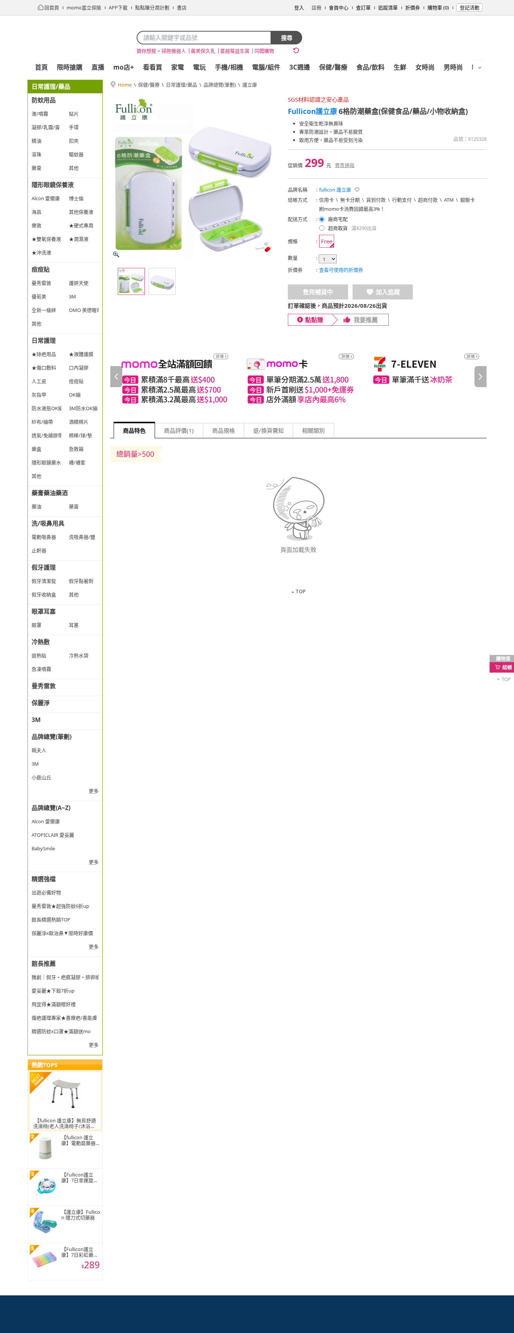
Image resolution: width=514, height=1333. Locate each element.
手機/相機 (229, 67)
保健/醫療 (333, 67)
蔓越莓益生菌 (234, 50)
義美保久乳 (203, 50)
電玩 (199, 67)
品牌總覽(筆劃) (220, 84)
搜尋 (286, 37)
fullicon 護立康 (335, 189)
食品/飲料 (370, 67)
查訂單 (363, 7)
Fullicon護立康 (312, 111)
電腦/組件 (266, 67)
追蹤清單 (388, 7)
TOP (301, 591)
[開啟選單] (480, 67)
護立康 (249, 84)
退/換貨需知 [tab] (268, 430)
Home (125, 84)
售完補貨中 (318, 292)
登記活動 (469, 7)
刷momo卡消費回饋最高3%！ (352, 208)
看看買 (152, 67)
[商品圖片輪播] (193, 177)
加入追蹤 (388, 292)
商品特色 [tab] (134, 430)
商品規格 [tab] (223, 430)
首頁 (41, 67)
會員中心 (338, 7)
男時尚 (453, 67)
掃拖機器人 (173, 50)
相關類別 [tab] (313, 430)
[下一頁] (480, 376)
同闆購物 (264, 50)
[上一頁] (116, 376)
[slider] (298, 376)
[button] (357, 190)
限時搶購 (69, 67)
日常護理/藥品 (181, 84)
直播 (97, 67)
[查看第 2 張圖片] (162, 281)
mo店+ (123, 67)
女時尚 (425, 67)
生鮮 (400, 67)
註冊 (316, 7)
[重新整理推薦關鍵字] (296, 50)
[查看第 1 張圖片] (131, 281)
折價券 (412, 7)
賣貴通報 (344, 165)
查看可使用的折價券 (341, 269)
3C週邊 (299, 67)
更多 (94, 790)
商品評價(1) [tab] (179, 430)
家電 (177, 67)
